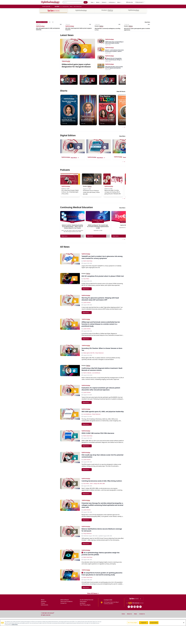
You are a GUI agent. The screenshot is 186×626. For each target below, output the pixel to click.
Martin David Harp (87, 261)
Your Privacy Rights (85, 605)
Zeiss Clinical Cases (78, 6)
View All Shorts (121, 91)
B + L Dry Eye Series (65, 6)
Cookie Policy (14, 624)
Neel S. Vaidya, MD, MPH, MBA (97, 483)
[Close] (183, 622)
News (135, 614)
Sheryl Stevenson (99, 353)
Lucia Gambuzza (96, 372)
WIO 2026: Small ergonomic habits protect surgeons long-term (49, 29)
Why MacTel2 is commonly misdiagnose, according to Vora (78, 29)
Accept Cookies (154, 622)
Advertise (43, 601)
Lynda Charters (87, 302)
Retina (71, 6)
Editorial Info (44, 605)
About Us (129, 614)
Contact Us (63, 603)
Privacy (43, 603)
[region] (93, 623)
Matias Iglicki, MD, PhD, (89, 353)
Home (123, 614)
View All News (92, 593)
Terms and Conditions (66, 601)
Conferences (112, 2)
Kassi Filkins (86, 278)
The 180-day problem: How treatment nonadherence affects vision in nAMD (133, 29)
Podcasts (104, 2)
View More (147, 22)
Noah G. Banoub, (87, 372)
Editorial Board (64, 600)
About (42, 600)
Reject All (143, 622)
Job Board (82, 603)
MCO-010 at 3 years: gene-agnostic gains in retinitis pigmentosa (108, 29)
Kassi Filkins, (86, 483)
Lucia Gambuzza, (87, 414)
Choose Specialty (46, 6)
